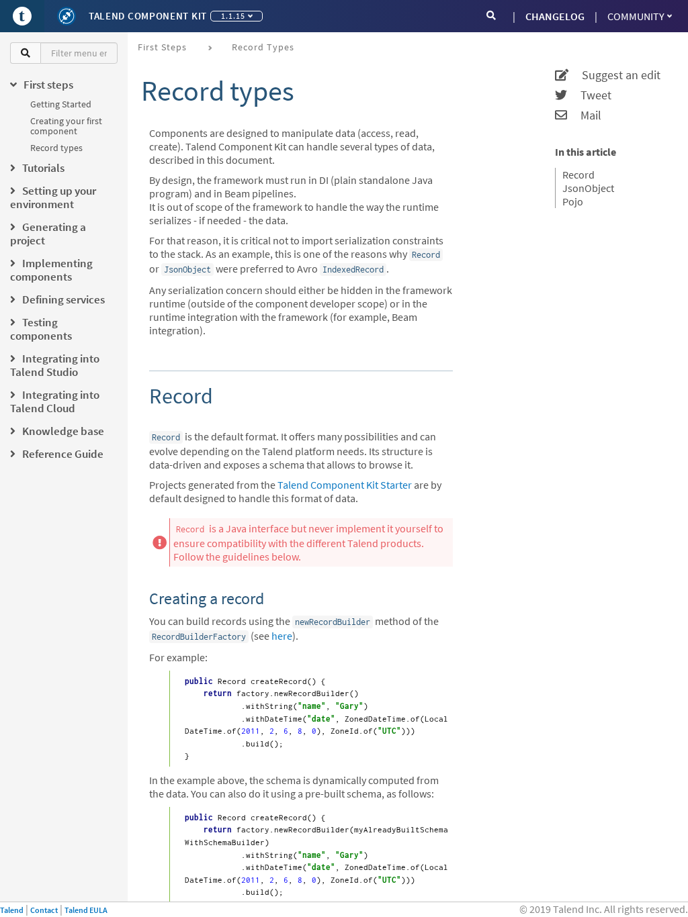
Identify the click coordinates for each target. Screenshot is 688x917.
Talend (12, 910)
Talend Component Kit (148, 15)
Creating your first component (66, 126)
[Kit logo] (66, 16)
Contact (44, 910)
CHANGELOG (555, 16)
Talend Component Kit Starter (344, 484)
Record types (56, 148)
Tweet (589, 95)
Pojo (572, 201)
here (281, 635)
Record (578, 174)
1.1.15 (233, 16)
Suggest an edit (614, 75)
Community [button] (635, 16)
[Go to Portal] (22, 16)
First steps (162, 47)
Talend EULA (86, 910)
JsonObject (588, 188)
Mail (584, 115)
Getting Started (60, 104)
